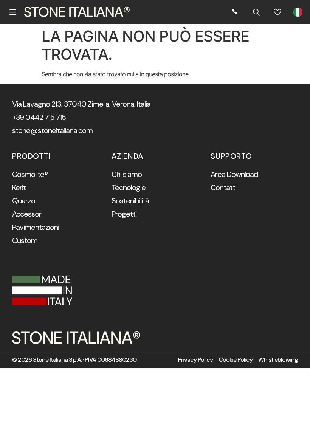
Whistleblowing (278, 360)
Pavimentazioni (35, 227)
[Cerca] (256, 12)
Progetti (124, 214)
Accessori (27, 214)
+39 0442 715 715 (39, 117)
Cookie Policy (236, 360)
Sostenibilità (130, 201)
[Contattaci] (235, 12)
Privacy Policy (195, 360)
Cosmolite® (30, 174)
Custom (24, 240)
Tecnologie (129, 187)
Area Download (234, 174)
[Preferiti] (277, 12)
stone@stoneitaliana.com (52, 130)
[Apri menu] (13, 12)
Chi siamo (127, 174)
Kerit (19, 187)
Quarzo (23, 201)
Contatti (223, 187)
